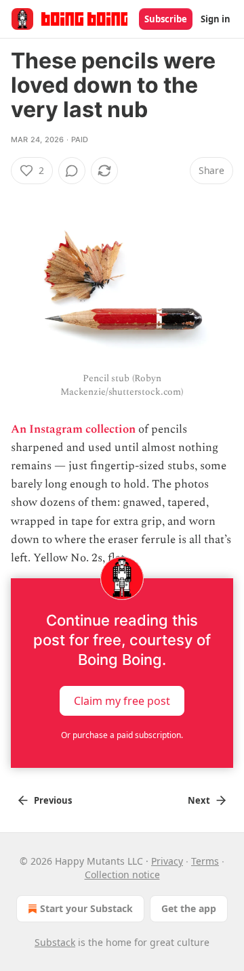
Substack (55, 942)
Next (199, 800)
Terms (205, 861)
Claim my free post (122, 700)
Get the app (188, 908)
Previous (53, 800)
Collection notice (122, 874)
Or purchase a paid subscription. (122, 735)
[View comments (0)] (71, 170)
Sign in (215, 19)
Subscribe (165, 19)
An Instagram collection (73, 429)
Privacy (167, 861)
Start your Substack (86, 908)
